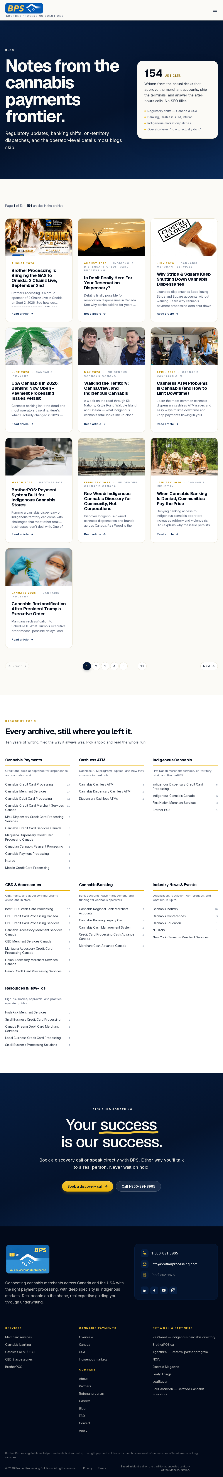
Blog (82, 1408)
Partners (85, 1386)
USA (82, 1352)
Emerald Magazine (166, 1367)
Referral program (91, 1393)
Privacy (88, 1468)
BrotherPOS (13, 1367)
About (83, 1379)
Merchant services (18, 1337)
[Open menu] (215, 10)
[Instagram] (173, 1290)
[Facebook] (154, 1290)
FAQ (82, 1416)
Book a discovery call (85, 1186)
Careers (85, 1401)
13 (142, 666)
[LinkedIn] (145, 1290)
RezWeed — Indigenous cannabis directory (184, 1337)
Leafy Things (162, 1374)
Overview (86, 1337)
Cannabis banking (18, 1344)
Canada (84, 1344)
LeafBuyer (160, 1381)
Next (206, 666)
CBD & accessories (19, 1359)
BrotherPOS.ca (163, 1344)
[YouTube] (164, 1290)
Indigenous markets (93, 1359)
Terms (102, 1468)
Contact (84, 1423)
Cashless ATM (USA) (20, 1352)
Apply (83, 1430)
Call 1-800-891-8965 (138, 1186)
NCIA (156, 1359)
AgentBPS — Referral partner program (180, 1352)
